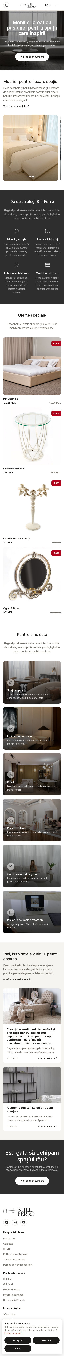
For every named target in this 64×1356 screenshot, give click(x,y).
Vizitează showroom (32, 56)
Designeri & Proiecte (14, 1300)
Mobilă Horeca (11, 1289)
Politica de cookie (13, 1333)
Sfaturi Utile (9, 1314)
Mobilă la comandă (13, 1294)
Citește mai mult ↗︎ (47, 1058)
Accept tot (18, 1340)
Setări (18, 1348)
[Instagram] (15, 1222)
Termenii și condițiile (14, 1259)
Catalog (7, 1279)
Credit (6, 1249)
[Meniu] (58, 5)
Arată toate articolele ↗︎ (17, 979)
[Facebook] (6, 1222)
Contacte (8, 1243)
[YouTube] (23, 1222)
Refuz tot (46, 1340)
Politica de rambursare (15, 1254)
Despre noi (9, 1238)
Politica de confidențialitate (18, 1264)
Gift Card (8, 1284)
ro (47, 5)
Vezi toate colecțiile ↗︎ (16, 106)
